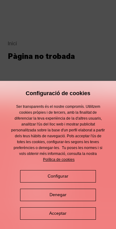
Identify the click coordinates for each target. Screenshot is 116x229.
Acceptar (58, 213)
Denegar (58, 194)
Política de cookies (59, 159)
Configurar (58, 176)
